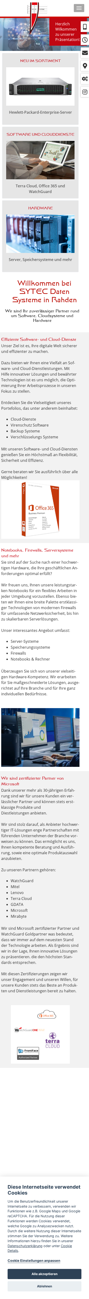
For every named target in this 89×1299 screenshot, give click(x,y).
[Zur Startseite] (37, 20)
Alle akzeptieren (44, 1274)
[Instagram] (85, 91)
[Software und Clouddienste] (40, 162)
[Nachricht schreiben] (85, 52)
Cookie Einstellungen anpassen (34, 1261)
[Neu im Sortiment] (40, 89)
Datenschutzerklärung (25, 1246)
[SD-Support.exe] (85, 78)
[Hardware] (40, 236)
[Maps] (85, 65)
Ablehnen (44, 1286)
